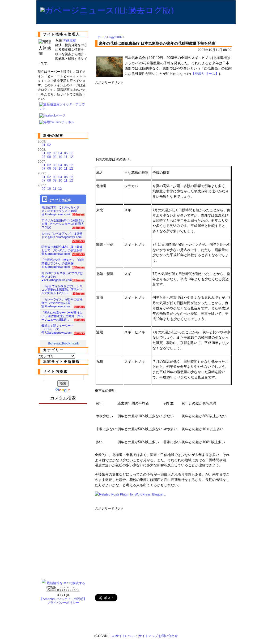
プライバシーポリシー (63, 603)
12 (71, 157)
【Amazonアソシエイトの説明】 (63, 599)
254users (78, 227)
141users (78, 280)
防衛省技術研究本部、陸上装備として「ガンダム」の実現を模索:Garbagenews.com (61, 248)
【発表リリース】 (205, 74)
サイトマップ (148, 636)
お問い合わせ (168, 636)
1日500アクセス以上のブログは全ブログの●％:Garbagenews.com (62, 275)
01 (43, 145)
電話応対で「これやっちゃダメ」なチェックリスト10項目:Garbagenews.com (60, 209)
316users (78, 214)
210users (78, 254)
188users (78, 267)
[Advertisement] (192, 119)
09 (55, 157)
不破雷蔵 (69, 40)
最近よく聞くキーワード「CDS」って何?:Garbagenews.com (57, 327)
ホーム (102, 37)
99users (79, 306)
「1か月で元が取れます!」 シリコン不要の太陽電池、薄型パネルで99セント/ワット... (62, 288)
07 (43, 157)
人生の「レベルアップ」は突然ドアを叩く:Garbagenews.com (61, 235)
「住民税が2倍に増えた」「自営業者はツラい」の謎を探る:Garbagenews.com (62, 261)
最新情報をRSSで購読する (66, 583)
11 (65, 157)
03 (55, 153)
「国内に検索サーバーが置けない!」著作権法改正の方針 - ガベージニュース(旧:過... (62, 314)
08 (49, 157)
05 (66, 153)
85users (79, 333)
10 (60, 157)
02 (49, 145)
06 (71, 153)
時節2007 (116, 37)
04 (60, 153)
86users (79, 319)
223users (78, 241)
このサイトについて (123, 636)
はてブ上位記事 (60, 200)
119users (79, 293)
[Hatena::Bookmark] (63, 343)
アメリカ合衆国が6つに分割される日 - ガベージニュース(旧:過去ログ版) (62, 222)
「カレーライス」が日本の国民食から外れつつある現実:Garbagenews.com (61, 301)
